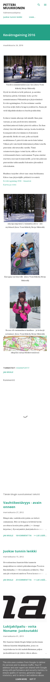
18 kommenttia (23, 535)
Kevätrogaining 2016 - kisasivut (17, 181)
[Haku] (38, 4)
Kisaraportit (22, 368)
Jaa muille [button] (8, 372)
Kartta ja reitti (9, 184)
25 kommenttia (23, 580)
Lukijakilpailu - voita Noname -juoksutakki (20, 628)
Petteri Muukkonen (14, 6)
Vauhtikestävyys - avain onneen (22, 504)
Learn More (21, 679)
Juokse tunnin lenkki (12, 17)
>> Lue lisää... (40, 535)
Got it (33, 679)
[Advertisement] (25, 467)
